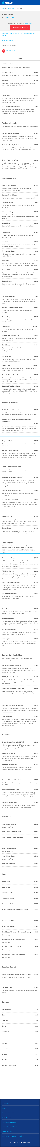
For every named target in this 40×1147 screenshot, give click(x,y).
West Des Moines (10, 8)
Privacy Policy (7, 1131)
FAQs (4, 1108)
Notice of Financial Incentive (12, 1136)
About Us (5, 1103)
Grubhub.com (10, 50)
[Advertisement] (20, 1086)
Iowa (3, 8)
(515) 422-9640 (9, 17)
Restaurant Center (9, 1113)
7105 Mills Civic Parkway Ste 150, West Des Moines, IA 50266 (19, 34)
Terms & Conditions (9, 1127)
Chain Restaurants (9, 1122)
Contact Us (6, 1117)
